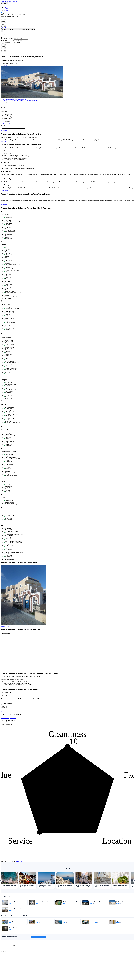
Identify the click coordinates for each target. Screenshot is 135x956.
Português (6, 10)
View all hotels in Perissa (37, 936)
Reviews (36, 100)
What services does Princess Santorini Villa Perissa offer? (16, 683)
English (6, 6)
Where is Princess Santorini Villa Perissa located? (14, 686)
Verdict (7, 100)
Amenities (15, 100)
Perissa (2, 948)
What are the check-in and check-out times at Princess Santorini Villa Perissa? (21, 676)
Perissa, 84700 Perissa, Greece (9, 63)
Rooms (11, 100)
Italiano (5, 7)
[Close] (2, 31)
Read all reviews (5, 110)
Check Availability (5, 65)
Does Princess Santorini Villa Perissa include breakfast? (15, 681)
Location (24, 100)
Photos (20, 100)
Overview (3, 100)
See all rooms (4, 204)
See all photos (5, 626)
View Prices (13, 718)
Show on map (4, 130)
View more (3, 712)
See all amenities (5, 123)
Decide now (4, 190)
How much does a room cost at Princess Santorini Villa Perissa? (17, 684)
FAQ (28, 100)
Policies (32, 100)
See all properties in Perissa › (20, 13)
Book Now (3, 27)
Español (6, 9)
